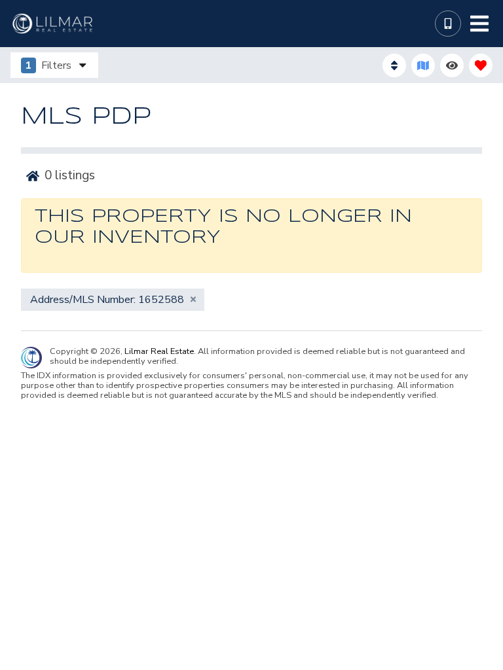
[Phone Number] (448, 23)
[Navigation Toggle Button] (479, 23)
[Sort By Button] (394, 65)
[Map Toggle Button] (423, 65)
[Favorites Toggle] (481, 65)
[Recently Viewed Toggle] (452, 65)
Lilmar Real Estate (159, 352)
